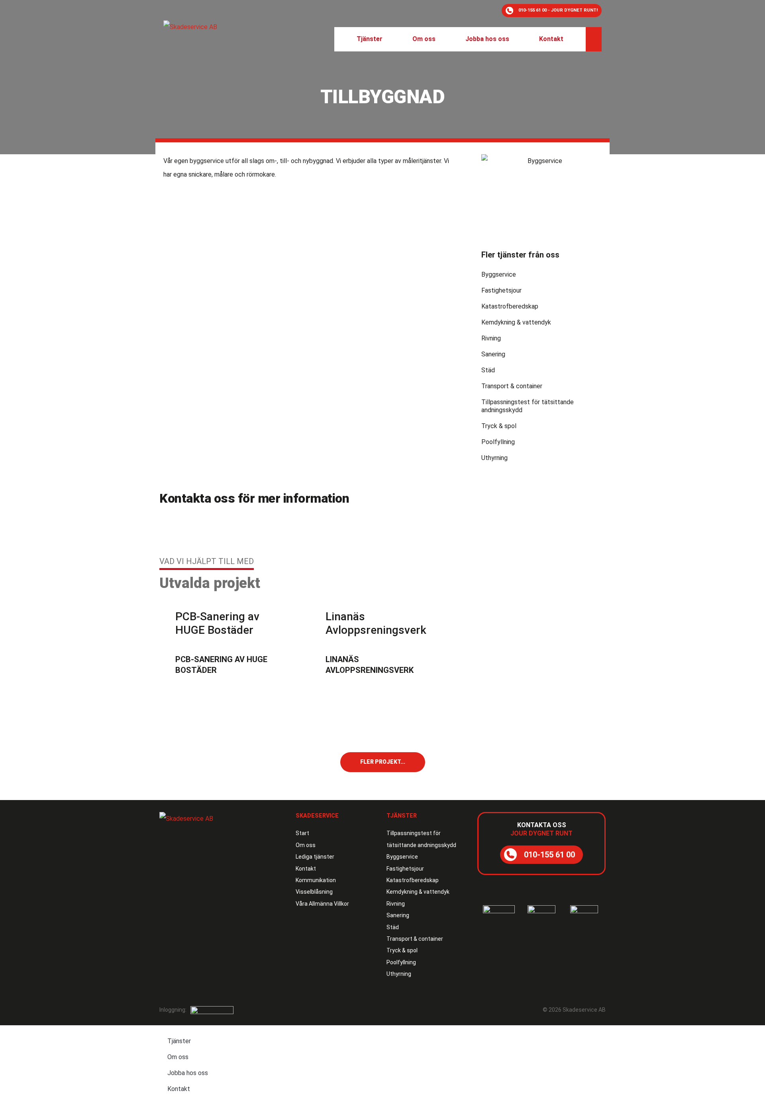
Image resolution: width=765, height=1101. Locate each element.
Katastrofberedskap (509, 306)
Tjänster (179, 1041)
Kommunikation (316, 880)
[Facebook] (584, 974)
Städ (488, 370)
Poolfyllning (498, 442)
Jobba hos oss (187, 1073)
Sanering (493, 354)
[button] (369, 39)
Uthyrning (494, 458)
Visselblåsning (314, 892)
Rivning (491, 338)
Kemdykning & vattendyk (516, 322)
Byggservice (498, 274)
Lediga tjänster (315, 856)
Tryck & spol (498, 426)
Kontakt (306, 868)
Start (302, 833)
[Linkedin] (600, 974)
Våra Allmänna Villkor (322, 903)
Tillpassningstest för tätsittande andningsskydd (527, 406)
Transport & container (511, 386)
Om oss (306, 845)
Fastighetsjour (501, 290)
